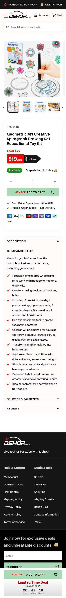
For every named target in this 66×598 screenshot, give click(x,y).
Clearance (40, 484)
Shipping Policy (13, 499)
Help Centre (11, 492)
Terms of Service (14, 522)
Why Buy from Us (44, 499)
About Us (39, 492)
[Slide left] (3, 107)
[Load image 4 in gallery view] (54, 107)
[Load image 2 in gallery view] (27, 107)
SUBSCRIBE (14, 567)
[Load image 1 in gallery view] (13, 107)
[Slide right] (62, 107)
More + (39, 522)
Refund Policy (12, 514)
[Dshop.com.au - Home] (17, 441)
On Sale (38, 477)
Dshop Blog (41, 507)
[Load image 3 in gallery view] (40, 107)
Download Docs (13, 484)
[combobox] (33, 27)
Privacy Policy (12, 507)
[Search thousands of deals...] (7, 27)
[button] (57, 15)
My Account (11, 477)
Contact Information (46, 514)
